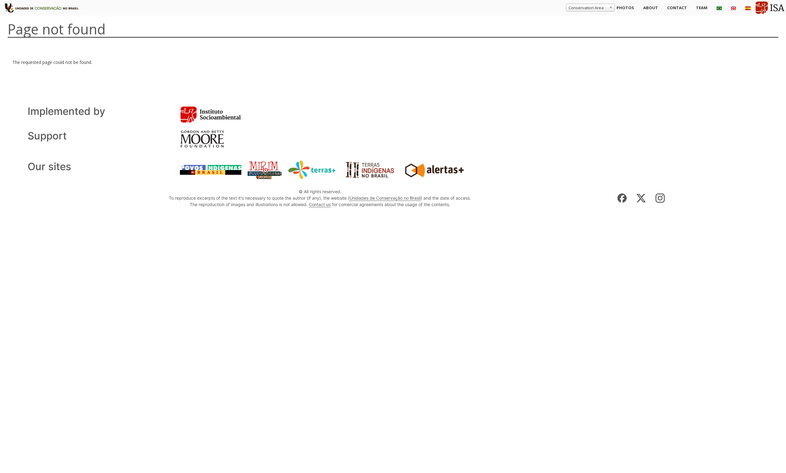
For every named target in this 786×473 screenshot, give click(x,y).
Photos (625, 7)
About (650, 7)
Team (701, 7)
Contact (677, 7)
